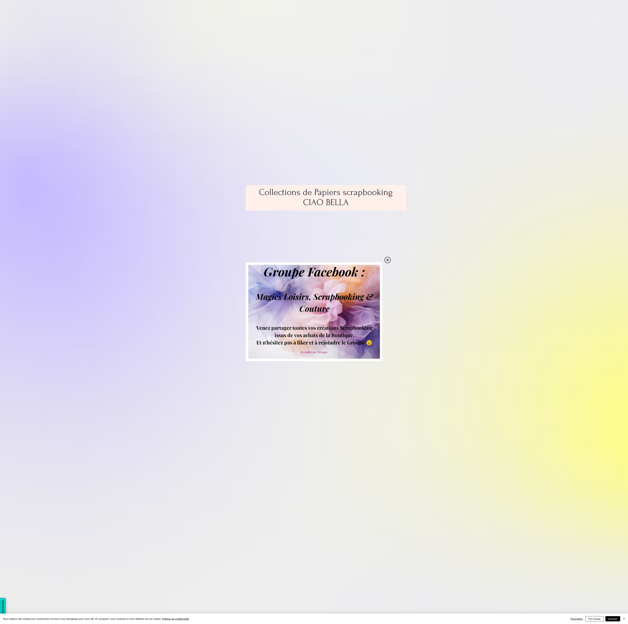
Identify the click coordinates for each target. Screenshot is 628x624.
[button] (387, 260)
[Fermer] (624, 618)
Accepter (612, 618)
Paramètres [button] (577, 618)
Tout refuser (594, 618)
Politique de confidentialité (175, 618)
